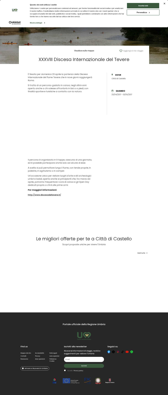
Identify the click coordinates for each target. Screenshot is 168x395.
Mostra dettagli (36, 23)
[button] (52, 360)
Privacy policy (78, 371)
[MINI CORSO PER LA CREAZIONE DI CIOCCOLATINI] (92, 284)
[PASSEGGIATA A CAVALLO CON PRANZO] (142, 284)
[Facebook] (108, 351)
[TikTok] (122, 351)
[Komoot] (131, 351)
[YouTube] (127, 351)
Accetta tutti (143, 6)
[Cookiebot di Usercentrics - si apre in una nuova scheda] (15, 23)
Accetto (75, 371)
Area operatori (40, 359)
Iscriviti (84, 366)
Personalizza (142, 12)
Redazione (24, 359)
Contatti (23, 356)
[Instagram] (118, 351)
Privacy (37, 356)
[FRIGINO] (53, 284)
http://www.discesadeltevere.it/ (44, 194)
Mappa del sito (26, 353)
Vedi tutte (141, 253)
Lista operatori (54, 356)
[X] (113, 351)
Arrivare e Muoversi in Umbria (36, 368)
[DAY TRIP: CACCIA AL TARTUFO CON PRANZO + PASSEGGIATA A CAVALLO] (31, 284)
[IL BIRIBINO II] (70, 284)
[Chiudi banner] (164, 3)
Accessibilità (39, 353)
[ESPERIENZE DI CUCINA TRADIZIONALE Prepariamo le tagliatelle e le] (117, 284)
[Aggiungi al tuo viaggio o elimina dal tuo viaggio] (41, 260)
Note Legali (53, 353)
